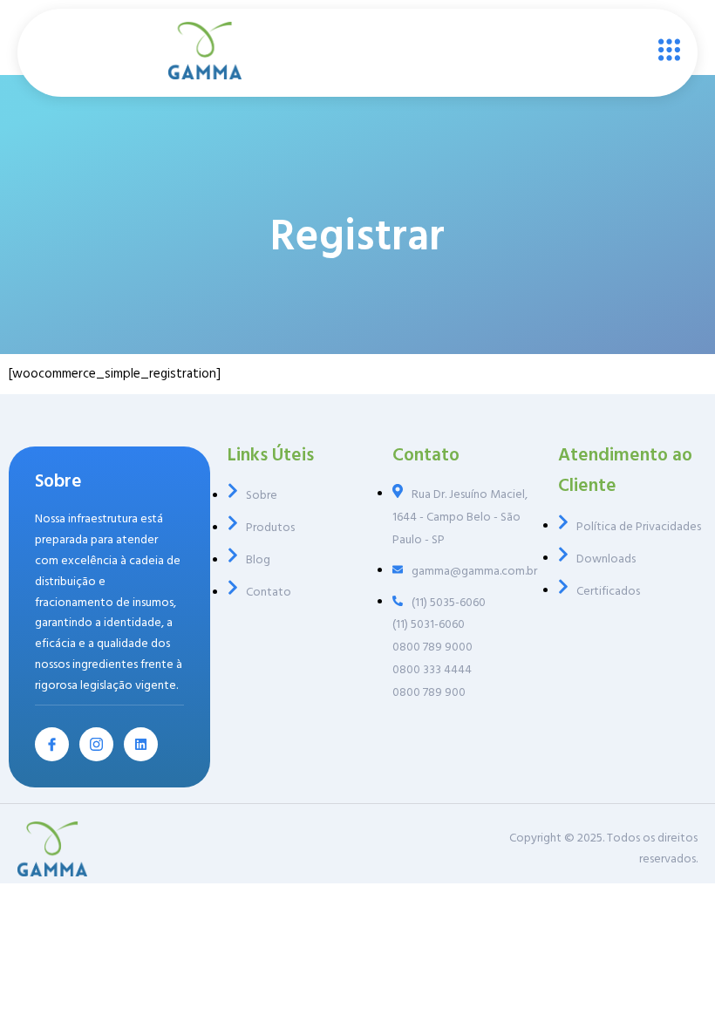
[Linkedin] (141, 744)
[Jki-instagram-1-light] (96, 744)
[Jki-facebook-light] (52, 744)
